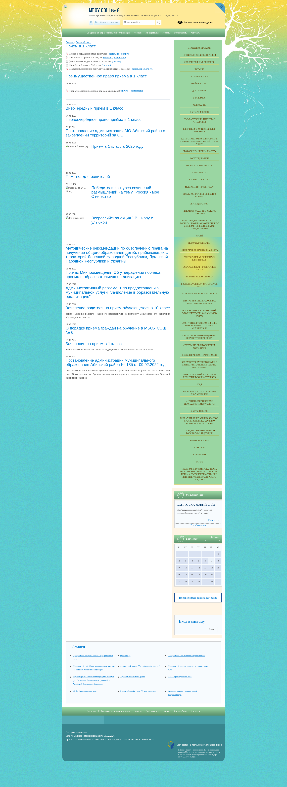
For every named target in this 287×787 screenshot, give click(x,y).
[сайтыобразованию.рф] (220, 8)
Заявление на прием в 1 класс (94, 343)
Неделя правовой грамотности (199, 355)
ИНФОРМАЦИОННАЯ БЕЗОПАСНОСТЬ (199, 250)
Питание (199, 69)
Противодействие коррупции (199, 55)
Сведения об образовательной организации (108, 33)
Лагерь (199, 462)
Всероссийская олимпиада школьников (199, 258)
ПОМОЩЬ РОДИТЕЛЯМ (199, 243)
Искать (158, 22)
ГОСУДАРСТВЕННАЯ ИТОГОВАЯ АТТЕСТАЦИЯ (199, 120)
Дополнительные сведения (199, 62)
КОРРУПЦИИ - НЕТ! (199, 158)
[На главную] (91, 22)
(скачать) (112, 54)
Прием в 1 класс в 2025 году (117, 146)
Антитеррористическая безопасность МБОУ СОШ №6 (199, 402)
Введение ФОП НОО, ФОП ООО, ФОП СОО (199, 285)
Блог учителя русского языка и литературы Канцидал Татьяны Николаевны (199, 365)
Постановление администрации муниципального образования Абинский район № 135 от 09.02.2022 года (117, 362)
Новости (138, 33)
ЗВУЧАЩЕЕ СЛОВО (199, 204)
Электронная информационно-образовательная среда (199, 336)
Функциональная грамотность (199, 294)
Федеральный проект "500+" (199, 187)
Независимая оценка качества (198, 597)
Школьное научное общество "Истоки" (199, 195)
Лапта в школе (199, 411)
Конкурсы (199, 447)
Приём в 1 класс (83, 42)
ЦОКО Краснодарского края (179, 677)
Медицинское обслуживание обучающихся (199, 392)
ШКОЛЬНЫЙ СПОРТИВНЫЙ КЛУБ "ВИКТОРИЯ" (199, 130)
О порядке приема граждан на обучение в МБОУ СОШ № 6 (116, 330)
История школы (199, 76)
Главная (70, 42)
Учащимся (199, 98)
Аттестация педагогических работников (199, 346)
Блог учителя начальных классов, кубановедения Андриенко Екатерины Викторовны (199, 421)
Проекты (166, 33)
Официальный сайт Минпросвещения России (186, 655)
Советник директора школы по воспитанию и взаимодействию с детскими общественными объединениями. (199, 225)
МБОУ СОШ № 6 (104, 11)
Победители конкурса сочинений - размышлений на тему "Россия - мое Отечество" (125, 192)
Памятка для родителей (88, 176)
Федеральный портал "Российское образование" (140, 666)
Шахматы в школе (199, 180)
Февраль (215, 537)
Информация (151, 33)
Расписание (199, 105)
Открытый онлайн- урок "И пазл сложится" (138, 691)
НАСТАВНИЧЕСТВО (199, 112)
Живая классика (199, 440)
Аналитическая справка (199, 277)
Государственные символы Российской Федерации (199, 431)
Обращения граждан (199, 48)
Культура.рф (125, 655)
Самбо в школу (199, 172)
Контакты (195, 33)
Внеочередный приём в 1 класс (94, 108)
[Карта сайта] (96, 22)
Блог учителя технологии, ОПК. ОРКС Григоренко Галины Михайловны (199, 325)
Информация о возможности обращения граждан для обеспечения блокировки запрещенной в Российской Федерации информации (93, 680)
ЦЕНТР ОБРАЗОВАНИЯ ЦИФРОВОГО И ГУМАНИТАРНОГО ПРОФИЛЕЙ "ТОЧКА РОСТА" (199, 141)
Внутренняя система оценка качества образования (199, 302)
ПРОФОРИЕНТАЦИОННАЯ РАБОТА (199, 151)
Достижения (199, 91)
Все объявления (198, 525)
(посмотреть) (123, 54)
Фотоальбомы (180, 33)
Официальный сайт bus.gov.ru (132, 677)
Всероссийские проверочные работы (199, 268)
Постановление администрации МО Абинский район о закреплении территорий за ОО (115, 133)
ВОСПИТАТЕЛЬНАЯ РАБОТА (199, 165)
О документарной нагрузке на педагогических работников (199, 375)
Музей (199, 236)
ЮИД (199, 384)
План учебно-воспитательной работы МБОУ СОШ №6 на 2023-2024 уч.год (199, 313)
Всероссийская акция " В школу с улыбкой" (122, 220)
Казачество (199, 455)
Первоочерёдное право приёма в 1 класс (103, 119)
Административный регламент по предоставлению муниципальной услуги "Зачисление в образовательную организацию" (117, 292)
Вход (211, 629)
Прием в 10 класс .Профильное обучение (199, 212)
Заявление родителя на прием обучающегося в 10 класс (118, 308)
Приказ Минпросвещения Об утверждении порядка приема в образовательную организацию (113, 274)
